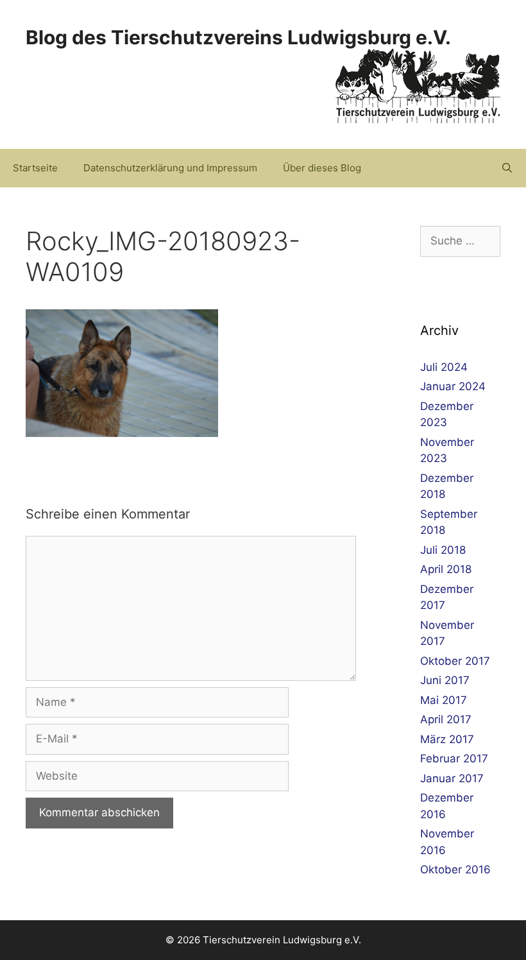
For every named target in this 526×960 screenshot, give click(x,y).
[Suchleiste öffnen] (507, 168)
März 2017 (447, 739)
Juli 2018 (443, 550)
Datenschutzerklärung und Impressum (170, 168)
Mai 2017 (443, 700)
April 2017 (445, 719)
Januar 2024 (453, 386)
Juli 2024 (444, 367)
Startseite (35, 168)
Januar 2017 (452, 778)
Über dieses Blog (322, 168)
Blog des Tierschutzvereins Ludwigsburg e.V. (238, 37)
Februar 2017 (454, 758)
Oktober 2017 (455, 661)
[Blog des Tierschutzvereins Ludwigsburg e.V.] (417, 85)
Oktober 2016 (455, 869)
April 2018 (445, 569)
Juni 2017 (445, 680)
